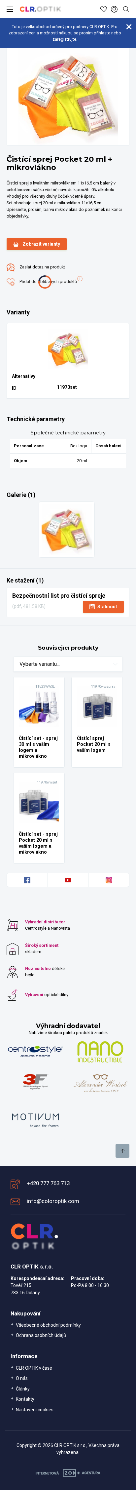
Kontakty (25, 1399)
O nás (22, 1378)
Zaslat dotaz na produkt (41, 266)
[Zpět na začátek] (122, 1151)
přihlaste (102, 32)
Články (23, 1388)
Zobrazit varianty (41, 244)
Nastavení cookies (34, 1409)
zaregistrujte (64, 39)
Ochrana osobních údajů (41, 1335)
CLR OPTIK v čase (34, 1368)
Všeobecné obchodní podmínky (48, 1325)
